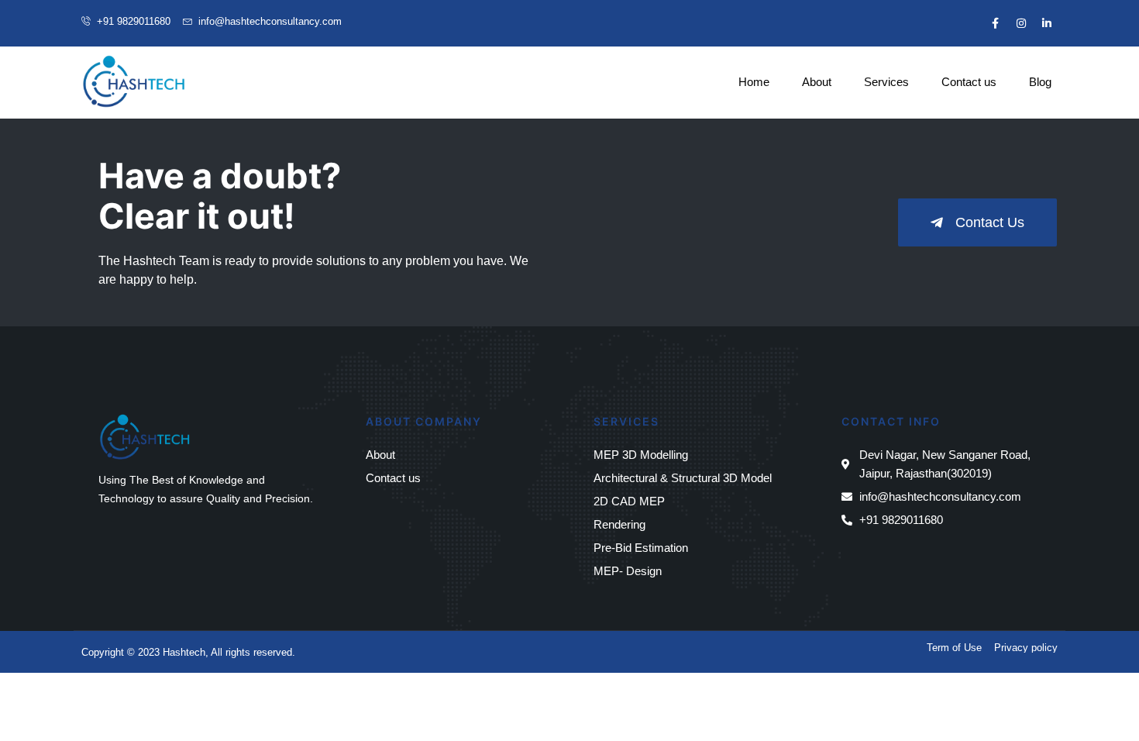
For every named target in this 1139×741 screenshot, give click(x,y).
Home (753, 81)
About (816, 81)
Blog (1040, 81)
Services (886, 81)
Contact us (968, 81)
